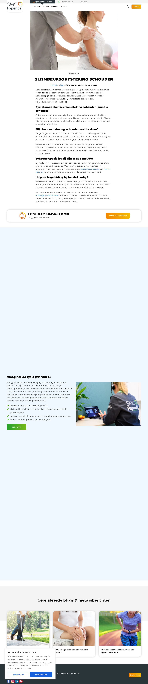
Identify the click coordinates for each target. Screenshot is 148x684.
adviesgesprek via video (47, 195)
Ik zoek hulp (35, 6)
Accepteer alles (41, 674)
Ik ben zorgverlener (50, 6)
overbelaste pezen (90, 169)
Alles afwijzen (18, 674)
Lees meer (16, 427)
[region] (30, 663)
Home (54, 85)
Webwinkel (83, 2)
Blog (61, 85)
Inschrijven (135, 675)
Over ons (64, 6)
